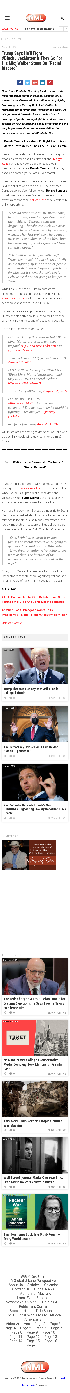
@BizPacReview (20, 350)
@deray (49, 412)
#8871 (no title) (33, 1276)
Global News (44, 1289)
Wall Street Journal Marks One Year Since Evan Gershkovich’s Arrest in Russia (34, 1179)
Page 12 (33, 1336)
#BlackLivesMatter (22, 403)
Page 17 (33, 1345)
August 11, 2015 (48, 424)
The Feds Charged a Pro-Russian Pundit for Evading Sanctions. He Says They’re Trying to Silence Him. (34, 1003)
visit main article (12, 623)
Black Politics (13, 39)
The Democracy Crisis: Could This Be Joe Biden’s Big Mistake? (31, 749)
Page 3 (55, 1324)
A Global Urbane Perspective (33, 1280)
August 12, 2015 (20, 362)
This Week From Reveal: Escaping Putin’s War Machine (33, 1123)
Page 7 (56, 1328)
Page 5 (25, 1328)
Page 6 (41, 1328)
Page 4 (10, 1328)
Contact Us (21, 1289)
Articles (33, 1285)
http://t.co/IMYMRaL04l (26, 383)
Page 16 (50, 1341)
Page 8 (16, 1332)
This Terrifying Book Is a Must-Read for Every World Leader (32, 1236)
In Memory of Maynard (33, 1293)
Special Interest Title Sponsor (33, 1311)
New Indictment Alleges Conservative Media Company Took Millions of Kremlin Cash (33, 1064)
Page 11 (15, 1336)
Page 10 (48, 1332)
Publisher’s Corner (33, 1306)
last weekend (37, 200)
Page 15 (33, 1341)
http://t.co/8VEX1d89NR (38, 346)
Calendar (51, 1285)
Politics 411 (51, 1302)
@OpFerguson (18, 416)
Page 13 (50, 1336)
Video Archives (18, 1324)
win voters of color (32, 488)
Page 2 (39, 1324)
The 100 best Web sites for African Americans (33, 1317)
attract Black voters (14, 298)
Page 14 (15, 1341)
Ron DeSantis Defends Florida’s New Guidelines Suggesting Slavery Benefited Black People (35, 809)
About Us (15, 1285)
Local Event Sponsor (33, 1298)
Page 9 (32, 1332)
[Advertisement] (35, 910)
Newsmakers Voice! (22, 1302)
